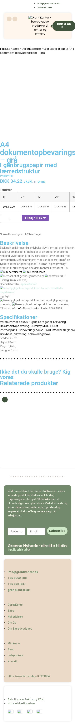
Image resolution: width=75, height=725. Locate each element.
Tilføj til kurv (35, 218)
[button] (4, 431)
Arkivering (59, 322)
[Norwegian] (28, 3)
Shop (15, 49)
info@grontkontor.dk (30, 308)
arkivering (20, 334)
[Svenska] (21, 3)
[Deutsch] (21, 8)
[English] (13, 3)
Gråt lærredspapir (55, 49)
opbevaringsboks (39, 334)
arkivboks (6, 334)
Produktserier (31, 49)
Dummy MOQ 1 (41, 326)
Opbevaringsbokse (30, 330)
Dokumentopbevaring (14, 326)
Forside (5, 49)
